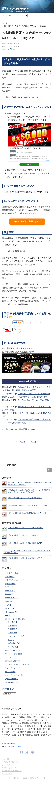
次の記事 (33, 442)
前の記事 (21, 442)
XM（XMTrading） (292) (14, 580)
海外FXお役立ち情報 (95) (15, 619)
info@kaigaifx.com (14, 746)
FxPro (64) (9, 601)
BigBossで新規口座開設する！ (27, 222)
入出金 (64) (12, 633)
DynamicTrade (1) (11, 679)
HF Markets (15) (11, 612)
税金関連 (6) (12, 629)
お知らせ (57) (10, 672)
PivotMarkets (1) (11, 682)
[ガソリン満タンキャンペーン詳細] (27, 372)
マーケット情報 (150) (13, 654)
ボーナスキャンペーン (10, 765)
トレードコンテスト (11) (14, 675)
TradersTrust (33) (11, 598)
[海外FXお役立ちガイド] (27, 11)
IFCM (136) (9, 608)
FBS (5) (8, 616)
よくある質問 (7, 774)
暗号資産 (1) (12, 622)
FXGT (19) (9, 587)
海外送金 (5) (12, 626)
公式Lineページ (32, 752)
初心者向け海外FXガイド (11, 771)
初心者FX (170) (14, 643)
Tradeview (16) (10, 591)
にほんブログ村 (35, 323)
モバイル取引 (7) (14, 647)
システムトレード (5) (16, 636)
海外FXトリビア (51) (13, 650)
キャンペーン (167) (12, 668)
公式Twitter (27, 752)
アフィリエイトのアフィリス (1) (17, 665)
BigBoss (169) (10, 584)
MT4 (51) (11, 640)
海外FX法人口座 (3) (12, 661)
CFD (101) (9, 657)
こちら (32, 429)
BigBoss (13, 49)
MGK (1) (8, 605)
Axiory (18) (9, 594)
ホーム (4, 23)
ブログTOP (6, 759)
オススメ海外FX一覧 (10, 762)
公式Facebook (21, 752)
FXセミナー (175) (12, 573)
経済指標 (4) (9, 577)
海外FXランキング (9, 768)
